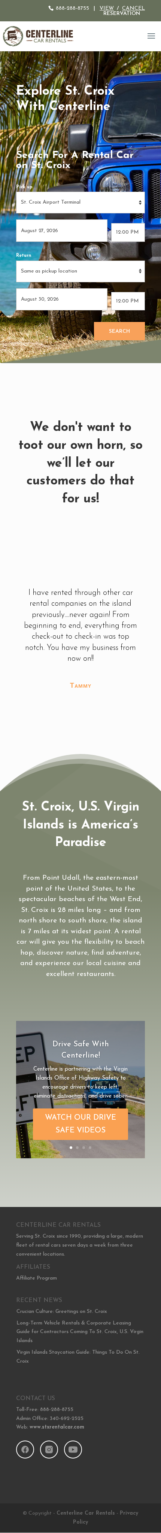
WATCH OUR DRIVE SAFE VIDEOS (80, 1124)
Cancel (133, 8)
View (107, 8)
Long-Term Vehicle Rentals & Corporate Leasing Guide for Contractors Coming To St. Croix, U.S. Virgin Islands (79, 1332)
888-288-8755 (72, 8)
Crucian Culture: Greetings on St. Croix (61, 1311)
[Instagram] (49, 1450)
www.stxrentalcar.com (57, 1427)
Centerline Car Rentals (86, 1513)
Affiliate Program (36, 1278)
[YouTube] (73, 1450)
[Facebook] (25, 1450)
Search (119, 331)
